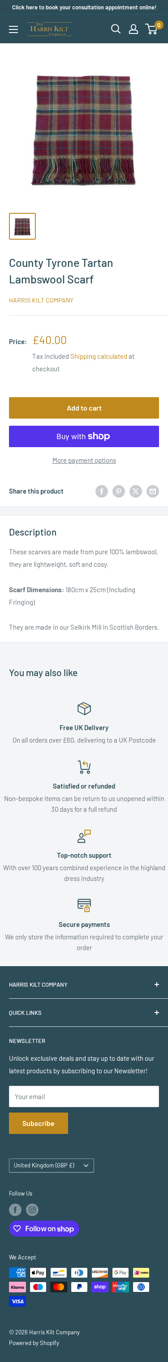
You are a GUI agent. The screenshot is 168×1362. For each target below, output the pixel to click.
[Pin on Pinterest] (118, 491)
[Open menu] (13, 29)
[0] (151, 29)
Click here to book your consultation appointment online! (84, 7)
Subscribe (38, 1123)
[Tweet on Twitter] (135, 491)
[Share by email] (152, 491)
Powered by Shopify (34, 1342)
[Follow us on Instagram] (32, 1210)
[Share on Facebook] (101, 491)
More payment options (84, 460)
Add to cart (84, 407)
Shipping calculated (98, 356)
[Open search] (116, 29)
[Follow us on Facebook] (15, 1210)
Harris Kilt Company (41, 300)
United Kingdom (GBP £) (44, 1165)
